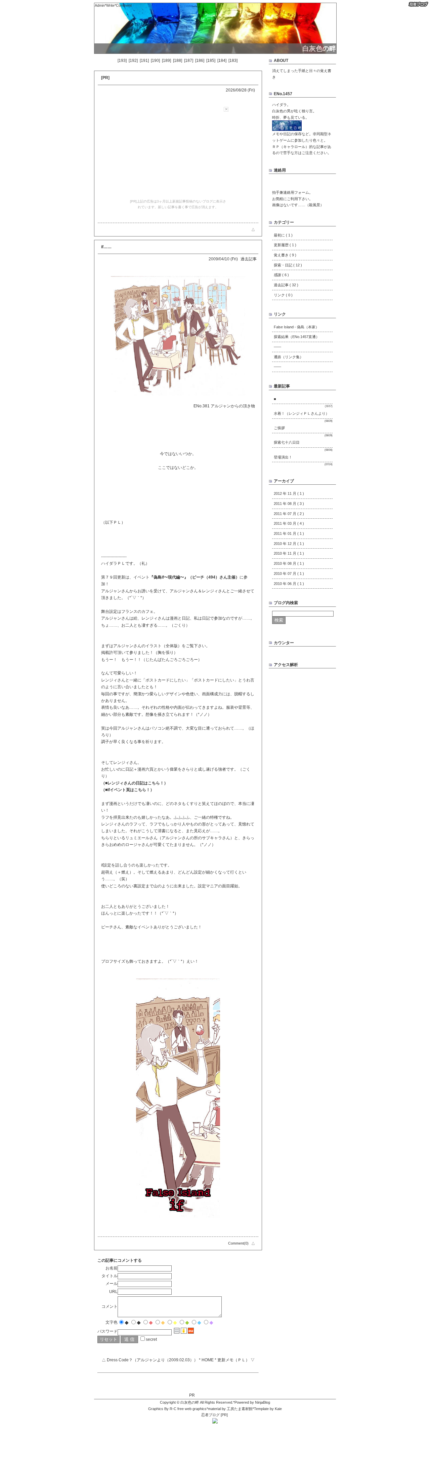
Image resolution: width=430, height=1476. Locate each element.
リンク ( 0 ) (283, 295)
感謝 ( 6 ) (281, 275)
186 (199, 60)
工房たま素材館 (240, 1409)
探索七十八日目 (287, 442)
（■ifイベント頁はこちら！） (127, 789)
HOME (208, 1360)
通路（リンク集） (288, 357)
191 (144, 60)
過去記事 (249, 259)
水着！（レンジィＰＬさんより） (301, 413)
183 (232, 60)
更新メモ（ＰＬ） (233, 1360)
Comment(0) (238, 1243)
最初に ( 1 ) (283, 235)
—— (277, 347)
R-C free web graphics (188, 1409)
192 (133, 60)
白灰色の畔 (189, 1402)
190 (155, 60)
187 (188, 60)
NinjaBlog (262, 1402)
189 (166, 60)
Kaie (278, 1409)
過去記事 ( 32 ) (286, 285)
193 (122, 60)
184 (221, 60)
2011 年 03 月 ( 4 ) (289, 523)
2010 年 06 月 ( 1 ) (289, 584)
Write (110, 5)
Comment (124, 5)
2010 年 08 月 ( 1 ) (289, 563)
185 (210, 60)
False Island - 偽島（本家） (296, 327)
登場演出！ (283, 457)
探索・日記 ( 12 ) (288, 265)
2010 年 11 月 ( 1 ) (289, 553)
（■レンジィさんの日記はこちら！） (134, 783)
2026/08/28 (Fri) (240, 90)
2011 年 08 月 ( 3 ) (289, 504)
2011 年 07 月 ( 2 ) (289, 514)
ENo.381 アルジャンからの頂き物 (224, 406)
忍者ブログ (210, 1415)
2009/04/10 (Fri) (223, 259)
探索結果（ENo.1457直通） (296, 337)
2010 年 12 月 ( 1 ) (289, 544)
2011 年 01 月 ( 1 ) (289, 533)
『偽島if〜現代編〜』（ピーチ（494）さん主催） (194, 577)
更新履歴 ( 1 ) (285, 245)
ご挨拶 (279, 428)
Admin (100, 5)
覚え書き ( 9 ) (285, 255)
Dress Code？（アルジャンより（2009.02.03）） (152, 1360)
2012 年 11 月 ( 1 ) (289, 493)
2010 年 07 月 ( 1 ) (289, 573)
